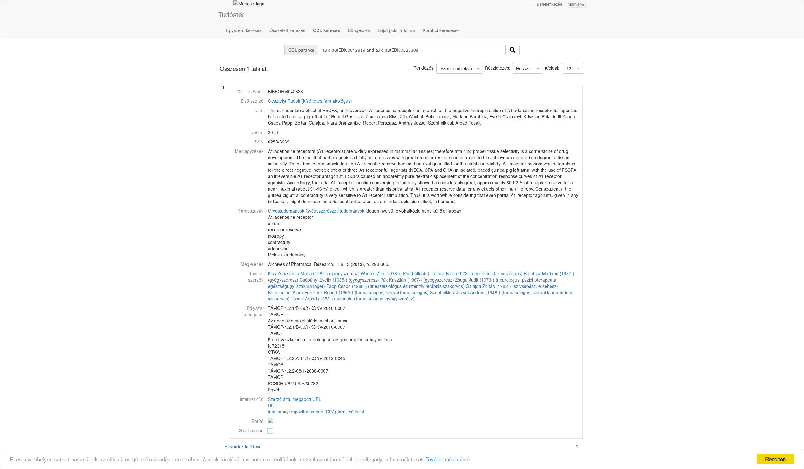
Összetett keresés (287, 30)
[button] (573, 68)
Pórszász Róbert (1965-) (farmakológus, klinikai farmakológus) (366, 292)
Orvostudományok (286, 211)
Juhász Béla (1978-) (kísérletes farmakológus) (477, 273)
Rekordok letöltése (243, 446)
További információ (448, 459)
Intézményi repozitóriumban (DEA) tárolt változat (316, 411)
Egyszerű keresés (244, 30)
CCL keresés (326, 30)
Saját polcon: (252, 430)
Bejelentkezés (549, 4)
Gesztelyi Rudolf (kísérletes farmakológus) (310, 101)
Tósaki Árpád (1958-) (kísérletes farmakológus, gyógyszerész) (353, 298)
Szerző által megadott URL (294, 399)
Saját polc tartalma (396, 30)
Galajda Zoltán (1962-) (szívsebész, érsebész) (512, 286)
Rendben (775, 459)
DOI (272, 405)
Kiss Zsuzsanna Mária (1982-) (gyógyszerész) (314, 273)
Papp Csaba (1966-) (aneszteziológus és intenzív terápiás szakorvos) (395, 286)
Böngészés (359, 30)
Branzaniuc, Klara (285, 292)
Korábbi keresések (441, 30)
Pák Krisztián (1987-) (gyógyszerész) (417, 280)
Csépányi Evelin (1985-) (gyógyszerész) (339, 280)
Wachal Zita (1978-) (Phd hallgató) (395, 273)
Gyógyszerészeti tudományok (335, 211)
